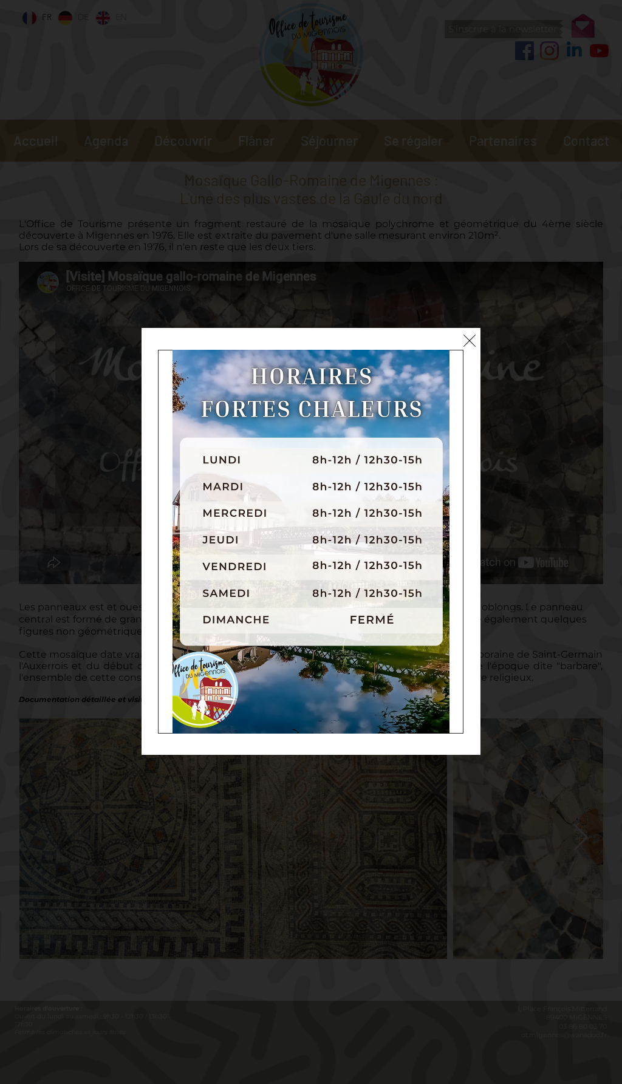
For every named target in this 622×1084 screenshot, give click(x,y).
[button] (469, 341)
